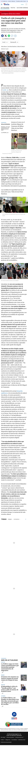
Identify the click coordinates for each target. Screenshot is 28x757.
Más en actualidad (9, 660)
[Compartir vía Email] (15, 36)
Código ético (7, 739)
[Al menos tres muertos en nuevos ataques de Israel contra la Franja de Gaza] (24, 678)
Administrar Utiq (21, 739)
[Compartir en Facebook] (2, 36)
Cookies (2, 739)
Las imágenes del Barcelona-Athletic (10, 13)
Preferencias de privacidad (6, 742)
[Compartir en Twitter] (5, 36)
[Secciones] (1, 4)
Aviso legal (3, 737)
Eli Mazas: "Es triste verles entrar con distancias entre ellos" (5, 128)
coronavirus (16, 519)
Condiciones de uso (19, 737)
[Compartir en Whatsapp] (9, 36)
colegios (10, 519)
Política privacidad (10, 737)
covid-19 (5, 90)
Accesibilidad (14, 739)
